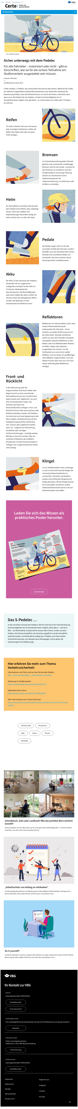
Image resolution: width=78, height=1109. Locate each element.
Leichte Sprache (16, 2)
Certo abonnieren (16, 1009)
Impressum (9, 1079)
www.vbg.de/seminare (18, 1041)
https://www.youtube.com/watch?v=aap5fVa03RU (27, 693)
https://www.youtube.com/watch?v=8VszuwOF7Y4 (27, 684)
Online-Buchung (15, 1050)
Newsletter (8, 2)
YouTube (42, 1097)
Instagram (42, 1085)
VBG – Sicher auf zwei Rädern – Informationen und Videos (30, 675)
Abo (3, 2)
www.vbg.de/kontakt (13, 996)
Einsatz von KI (9, 1099)
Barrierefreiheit (10, 1094)
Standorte (15, 1028)
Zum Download (39, 592)
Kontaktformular (15, 1002)
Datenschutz (9, 1084)
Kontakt (7, 1089)
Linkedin (42, 1091)
